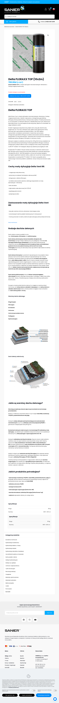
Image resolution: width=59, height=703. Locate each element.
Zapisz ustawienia (27, 695)
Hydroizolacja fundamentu (12, 542)
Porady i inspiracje (10, 665)
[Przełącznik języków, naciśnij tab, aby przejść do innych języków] (54, 9)
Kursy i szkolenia (9, 663)
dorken (19, 101)
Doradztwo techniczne (11, 539)
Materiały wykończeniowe (12, 577)
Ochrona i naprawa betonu (12, 565)
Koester (22, 665)
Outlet (7, 586)
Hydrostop (23, 663)
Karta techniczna (12, 222)
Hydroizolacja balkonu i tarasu (13, 545)
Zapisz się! (49, 613)
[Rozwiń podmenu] (50, 542)
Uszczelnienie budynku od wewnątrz (15, 554)
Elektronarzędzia (10, 583)
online (8, 656)
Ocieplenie (8, 574)
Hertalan (22, 660)
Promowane (9, 589)
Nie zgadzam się (9, 695)
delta (15, 101)
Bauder (22, 667)
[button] (48, 35)
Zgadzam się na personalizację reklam (44, 690)
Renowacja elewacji (10, 571)
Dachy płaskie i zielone (11, 557)
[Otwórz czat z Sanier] (55, 699)
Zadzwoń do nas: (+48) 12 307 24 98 (20, 96)
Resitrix (22, 658)
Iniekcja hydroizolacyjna (11, 560)
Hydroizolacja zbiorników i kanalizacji (15, 551)
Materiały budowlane (9, 26)
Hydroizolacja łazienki (11, 548)
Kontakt (7, 667)
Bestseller (8, 591)
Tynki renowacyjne (10, 568)
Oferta (7, 658)
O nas (6, 660)
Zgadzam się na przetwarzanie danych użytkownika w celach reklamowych (15, 690)
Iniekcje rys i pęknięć (11, 563)
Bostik (22, 656)
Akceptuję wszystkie (43, 695)
